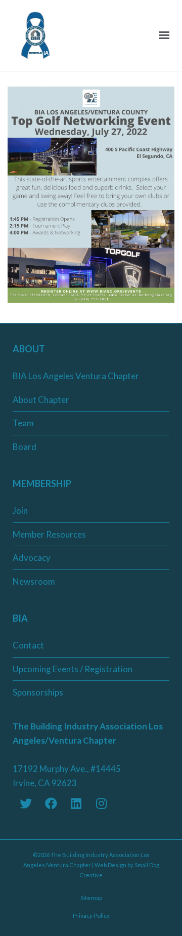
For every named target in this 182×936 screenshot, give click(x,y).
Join (20, 510)
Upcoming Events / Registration (72, 669)
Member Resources (49, 534)
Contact (28, 645)
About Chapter (41, 399)
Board (24, 446)
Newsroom (34, 581)
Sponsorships (38, 692)
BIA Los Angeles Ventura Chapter (76, 376)
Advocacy (32, 557)
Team (23, 423)
